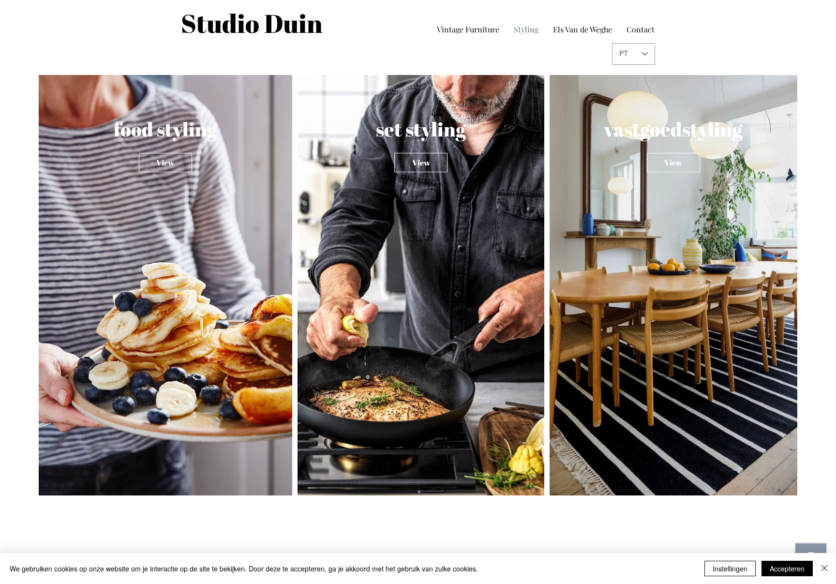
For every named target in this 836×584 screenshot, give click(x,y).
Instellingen (730, 568)
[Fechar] (824, 568)
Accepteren (787, 568)
